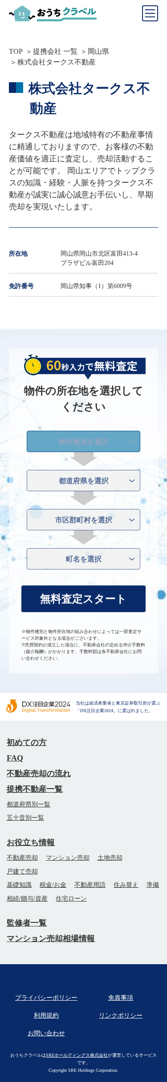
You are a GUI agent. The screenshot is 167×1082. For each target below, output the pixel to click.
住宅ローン (71, 898)
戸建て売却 (22, 871)
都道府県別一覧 (28, 804)
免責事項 (120, 997)
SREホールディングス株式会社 (77, 1055)
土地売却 (110, 857)
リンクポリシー (121, 1015)
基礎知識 (19, 885)
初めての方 (27, 742)
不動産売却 (22, 857)
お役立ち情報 (31, 842)
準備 (153, 885)
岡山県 (98, 51)
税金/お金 (53, 885)
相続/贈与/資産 (27, 898)
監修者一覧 (27, 922)
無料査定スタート (83, 599)
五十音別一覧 (25, 817)
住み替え (126, 885)
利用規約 (46, 1015)
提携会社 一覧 (55, 51)
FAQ (15, 757)
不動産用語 (90, 885)
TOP (16, 51)
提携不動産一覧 (35, 789)
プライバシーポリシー (46, 997)
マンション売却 (68, 857)
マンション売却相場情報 (51, 938)
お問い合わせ (46, 1033)
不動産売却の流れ (39, 773)
